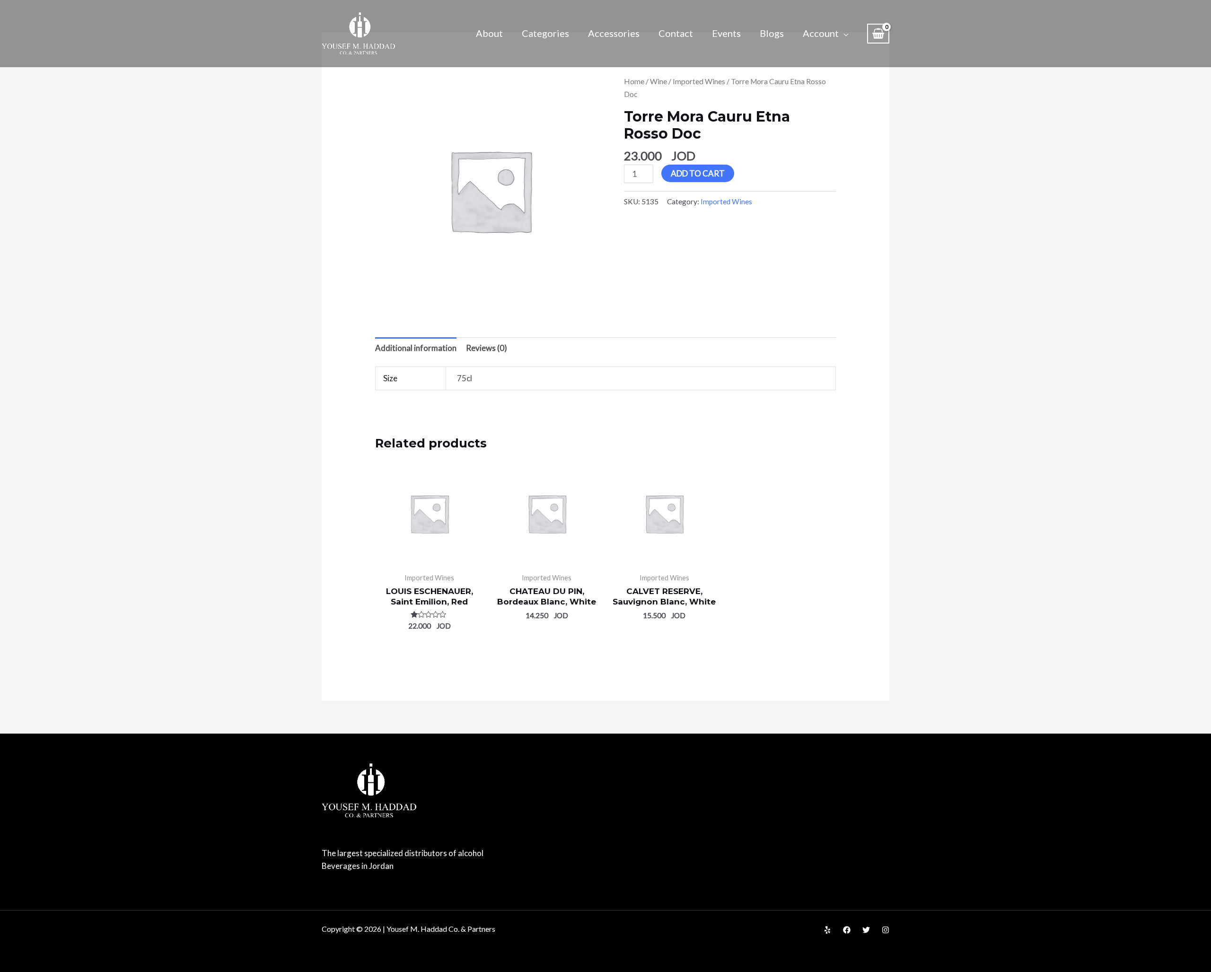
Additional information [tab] (415, 348)
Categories (545, 33)
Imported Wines (699, 81)
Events (726, 33)
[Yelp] (827, 930)
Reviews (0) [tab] (486, 348)
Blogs (772, 33)
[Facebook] (847, 930)
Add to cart (698, 173)
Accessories (614, 33)
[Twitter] (866, 930)
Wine (658, 81)
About (489, 33)
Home (634, 81)
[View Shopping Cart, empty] (878, 34)
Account (821, 33)
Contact (675, 33)
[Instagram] (885, 930)
